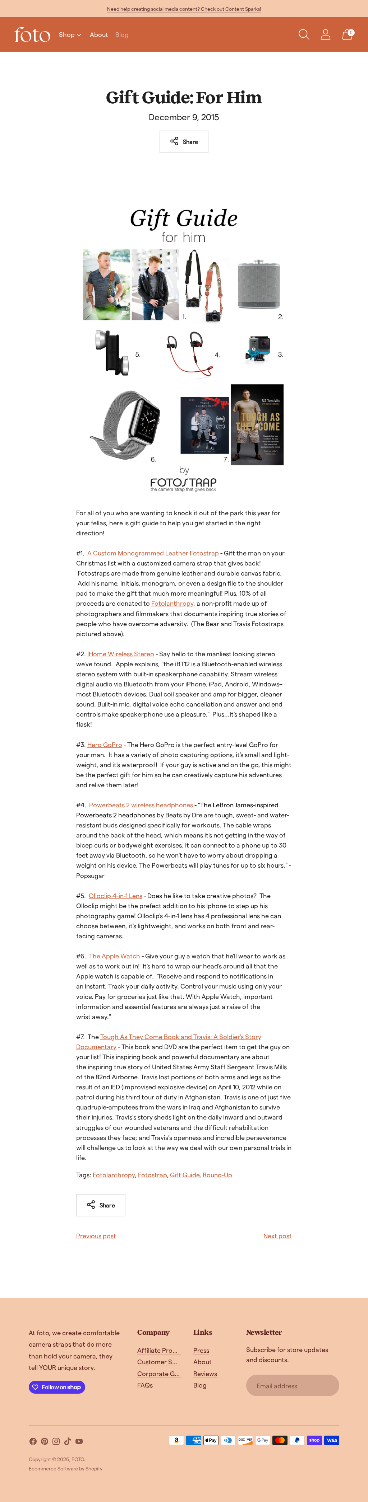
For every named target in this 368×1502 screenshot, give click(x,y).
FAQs (145, 1385)
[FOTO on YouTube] (79, 1442)
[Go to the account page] (326, 34)
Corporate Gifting (163, 1373)
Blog (122, 34)
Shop (67, 34)
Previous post (96, 1235)
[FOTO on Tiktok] (67, 1442)
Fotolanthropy (172, 603)
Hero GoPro (104, 744)
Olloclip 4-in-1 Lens (115, 895)
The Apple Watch (114, 955)
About (99, 34)
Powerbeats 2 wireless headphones (141, 804)
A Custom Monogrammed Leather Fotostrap (153, 553)
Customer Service (163, 1361)
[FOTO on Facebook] (33, 1442)
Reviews (205, 1373)
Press (201, 1350)
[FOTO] (32, 34)
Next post (277, 1235)
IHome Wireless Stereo (120, 653)
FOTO (78, 1459)
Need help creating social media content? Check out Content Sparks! (184, 9)
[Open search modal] (304, 34)
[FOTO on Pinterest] (44, 1442)
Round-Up (217, 1174)
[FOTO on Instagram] (56, 1442)
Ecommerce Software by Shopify (65, 1468)
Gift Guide (184, 1174)
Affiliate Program (162, 1350)
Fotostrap (152, 1174)
